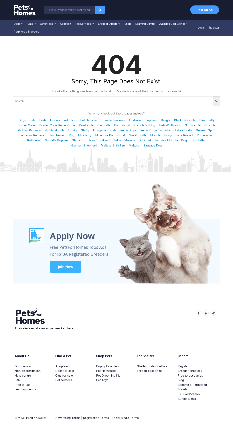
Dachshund (122, 125)
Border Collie (26, 125)
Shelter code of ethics (152, 366)
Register (214, 27)
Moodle (155, 135)
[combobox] (69, 10)
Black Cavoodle (185, 120)
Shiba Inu (78, 140)
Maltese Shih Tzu (113, 145)
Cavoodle (103, 125)
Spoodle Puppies (56, 140)
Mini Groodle (137, 135)
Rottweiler (34, 140)
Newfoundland (99, 140)
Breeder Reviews (113, 120)
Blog (181, 380)
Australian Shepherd (143, 120)
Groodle (210, 125)
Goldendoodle (54, 130)
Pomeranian (205, 135)
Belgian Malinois (124, 140)
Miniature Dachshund (110, 135)
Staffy (85, 130)
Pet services (63, 380)
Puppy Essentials (108, 366)
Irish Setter (198, 140)
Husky (72, 130)
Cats (30, 23)
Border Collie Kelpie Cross (57, 125)
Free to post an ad (149, 371)
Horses (55, 120)
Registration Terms (96, 418)
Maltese (134, 145)
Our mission (23, 366)
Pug (71, 135)
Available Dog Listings (172, 23)
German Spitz (205, 130)
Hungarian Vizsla (104, 130)
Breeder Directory (109, 23)
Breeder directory (190, 371)
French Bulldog (144, 125)
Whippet (145, 140)
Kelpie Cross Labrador (155, 130)
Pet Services (84, 23)
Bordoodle (86, 125)
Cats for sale (64, 375)
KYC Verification (189, 394)
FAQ (17, 380)
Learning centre (25, 389)
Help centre (23, 375)
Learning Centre (145, 23)
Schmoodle (193, 125)
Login (201, 27)
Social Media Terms (125, 418)
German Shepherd (84, 145)
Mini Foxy (84, 135)
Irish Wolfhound (170, 125)
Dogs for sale (64, 371)
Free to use (22, 385)
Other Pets (47, 23)
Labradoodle (183, 130)
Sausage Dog (152, 145)
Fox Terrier (57, 135)
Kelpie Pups (128, 130)
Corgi (168, 135)
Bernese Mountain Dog (171, 140)
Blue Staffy (207, 120)
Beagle (165, 120)
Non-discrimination (28, 371)
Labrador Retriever (32, 135)
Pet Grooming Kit (108, 375)
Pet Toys (102, 380)
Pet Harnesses (106, 371)
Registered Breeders (26, 31)
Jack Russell (184, 135)
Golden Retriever (30, 130)
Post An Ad (205, 10)
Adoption (65, 23)
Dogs (17, 23)
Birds (42, 120)
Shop (128, 23)
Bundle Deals (187, 399)
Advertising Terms (67, 418)
